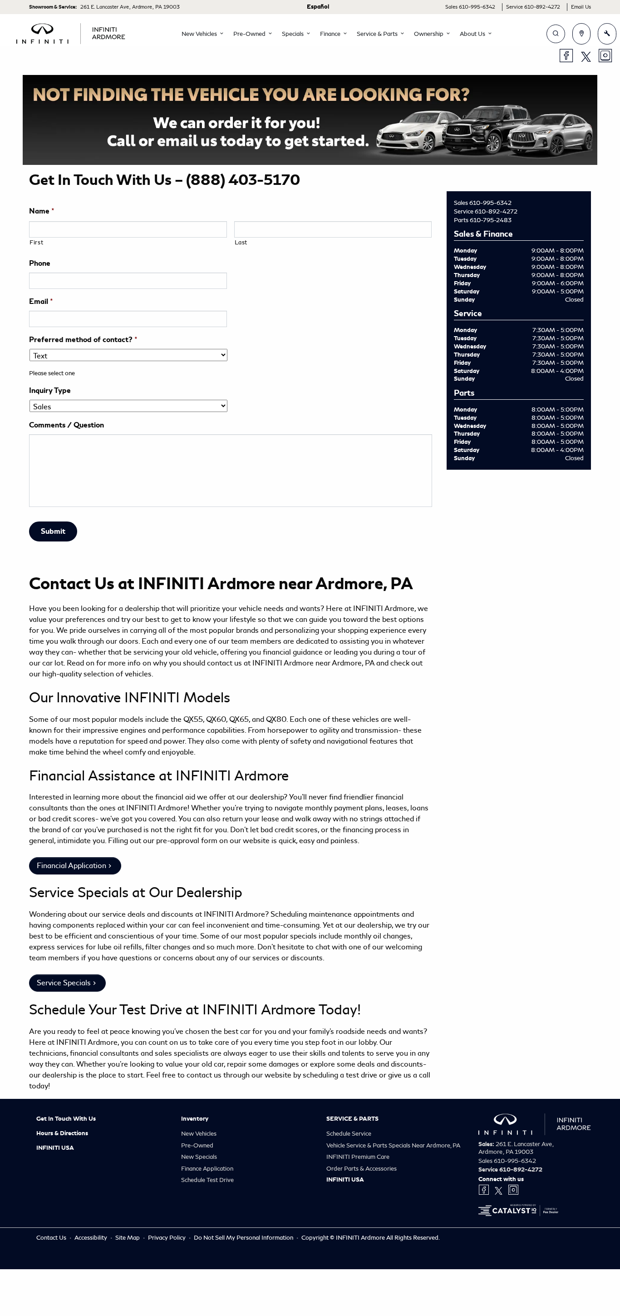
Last (241, 242)
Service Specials (64, 982)
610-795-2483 (491, 220)
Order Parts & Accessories (361, 1168)
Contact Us (52, 1237)
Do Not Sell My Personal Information (244, 1237)
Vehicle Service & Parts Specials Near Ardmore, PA (393, 1145)
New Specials (199, 1156)
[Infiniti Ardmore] (70, 32)
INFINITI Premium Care (357, 1156)
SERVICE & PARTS (352, 1118)
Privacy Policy (167, 1237)
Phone (39, 263)
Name (41, 211)
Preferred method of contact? (83, 339)
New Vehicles (199, 1133)
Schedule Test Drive (207, 1180)
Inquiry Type (50, 390)
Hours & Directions (62, 1133)
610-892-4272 (496, 211)
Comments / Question (66, 425)
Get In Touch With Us (66, 1118)
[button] (200, 34)
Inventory (194, 1118)
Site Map (128, 1237)
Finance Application (207, 1168)
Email (41, 301)
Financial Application (71, 865)
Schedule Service (348, 1133)
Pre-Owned (197, 1145)
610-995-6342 (490, 202)
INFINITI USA (55, 1148)
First (36, 242)
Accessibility (91, 1237)
